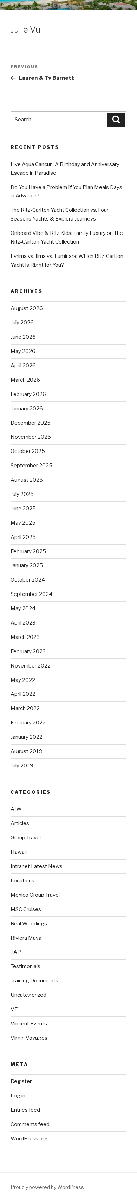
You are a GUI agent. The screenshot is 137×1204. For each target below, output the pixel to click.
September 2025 (31, 465)
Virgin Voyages (29, 1038)
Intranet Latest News (37, 866)
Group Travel (26, 838)
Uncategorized (28, 995)
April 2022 (23, 694)
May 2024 (23, 608)
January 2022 (27, 737)
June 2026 (23, 337)
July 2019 (22, 766)
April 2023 (23, 623)
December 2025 (31, 423)
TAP (16, 952)
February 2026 (28, 394)
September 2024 (31, 594)
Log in (18, 1096)
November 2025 (31, 437)
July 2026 (22, 322)
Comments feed (30, 1124)
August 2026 (27, 308)
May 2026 (23, 351)
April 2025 (23, 537)
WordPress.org (29, 1138)
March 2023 (25, 637)
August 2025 (27, 480)
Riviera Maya (26, 938)
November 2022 (31, 666)
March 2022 (25, 708)
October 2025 (28, 451)
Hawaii (19, 852)
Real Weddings (29, 924)
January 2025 (27, 565)
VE (14, 1009)
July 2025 (22, 494)
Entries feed (25, 1110)
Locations (22, 881)
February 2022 (28, 723)
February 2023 (28, 651)
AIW (16, 809)
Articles (20, 823)
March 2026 (25, 380)
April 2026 (23, 365)
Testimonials (25, 966)
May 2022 (23, 680)
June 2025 (23, 508)
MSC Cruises (26, 909)
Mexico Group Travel (35, 895)
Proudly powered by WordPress (47, 1187)
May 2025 (23, 523)
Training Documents (34, 981)
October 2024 (28, 580)
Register (21, 1081)
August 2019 (27, 751)
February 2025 (28, 551)
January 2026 (27, 408)
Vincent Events (29, 1024)
